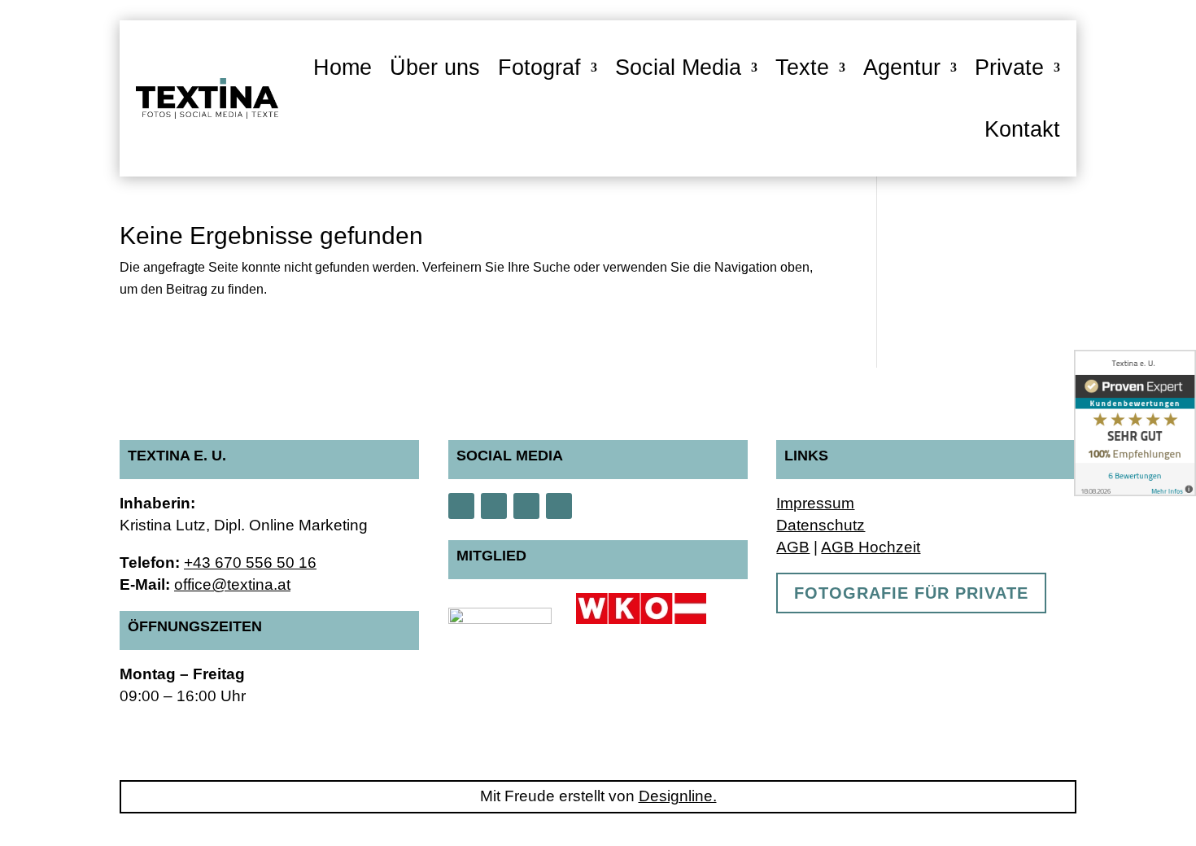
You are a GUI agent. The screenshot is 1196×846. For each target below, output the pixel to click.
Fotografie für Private (911, 593)
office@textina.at (232, 584)
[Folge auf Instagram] (461, 506)
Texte (802, 67)
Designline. (678, 796)
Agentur (902, 67)
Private (1009, 67)
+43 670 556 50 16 (250, 562)
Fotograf (539, 67)
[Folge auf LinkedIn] (559, 506)
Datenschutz (820, 525)
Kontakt (1022, 129)
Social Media (678, 67)
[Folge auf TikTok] (526, 506)
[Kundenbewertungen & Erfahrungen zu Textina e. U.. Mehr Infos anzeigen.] (1135, 423)
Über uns (435, 67)
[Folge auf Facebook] (494, 506)
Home (342, 67)
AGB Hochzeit (870, 547)
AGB (793, 547)
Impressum (815, 503)
